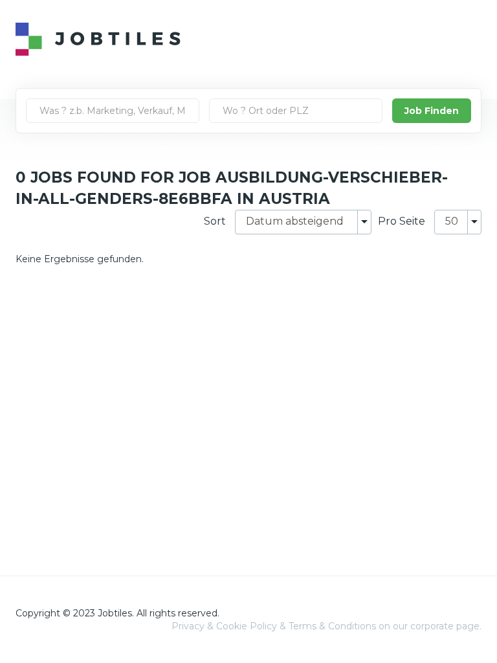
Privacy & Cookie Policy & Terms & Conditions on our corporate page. (326, 626)
